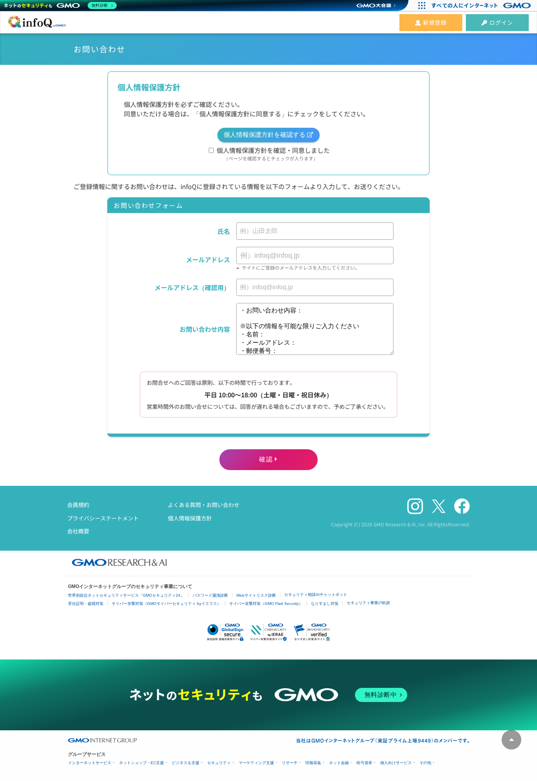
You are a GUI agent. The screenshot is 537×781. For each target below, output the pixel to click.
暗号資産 (364, 763)
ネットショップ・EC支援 (141, 763)
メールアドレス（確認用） (192, 287)
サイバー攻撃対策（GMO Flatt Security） (266, 603)
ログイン (501, 22)
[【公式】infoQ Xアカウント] (438, 507)
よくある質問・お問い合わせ (203, 505)
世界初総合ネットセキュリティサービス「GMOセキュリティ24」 (126, 595)
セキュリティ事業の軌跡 (368, 603)
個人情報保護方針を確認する (264, 134)
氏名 (223, 231)
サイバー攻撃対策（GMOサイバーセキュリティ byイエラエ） (166, 603)
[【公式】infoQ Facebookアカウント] (462, 506)
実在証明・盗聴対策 (85, 603)
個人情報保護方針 (190, 518)
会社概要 (78, 531)
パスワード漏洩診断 (210, 595)
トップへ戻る (511, 740)
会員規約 (78, 505)
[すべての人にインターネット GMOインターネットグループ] (482, 5)
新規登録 (435, 22)
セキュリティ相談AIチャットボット (315, 594)
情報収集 (313, 763)
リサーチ (290, 763)
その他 (425, 763)
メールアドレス (208, 259)
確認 (266, 459)
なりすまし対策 (324, 603)
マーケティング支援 (256, 763)
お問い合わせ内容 (205, 329)
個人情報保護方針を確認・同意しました (272, 153)
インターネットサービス (89, 763)
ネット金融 (339, 763)
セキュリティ (219, 763)
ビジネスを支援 (185, 763)
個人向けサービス (396, 763)
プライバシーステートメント (103, 518)
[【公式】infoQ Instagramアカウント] (415, 506)
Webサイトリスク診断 (256, 595)
